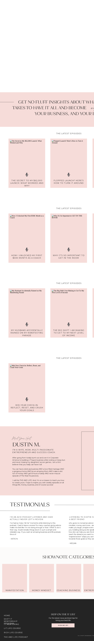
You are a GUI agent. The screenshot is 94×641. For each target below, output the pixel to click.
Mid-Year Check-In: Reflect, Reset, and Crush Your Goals (27, 407)
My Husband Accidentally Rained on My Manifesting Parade (27, 333)
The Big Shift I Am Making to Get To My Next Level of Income (68, 333)
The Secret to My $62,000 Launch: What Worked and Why (27, 183)
